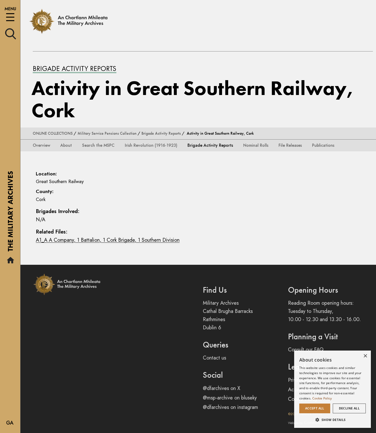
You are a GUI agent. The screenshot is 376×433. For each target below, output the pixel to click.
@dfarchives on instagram (230, 407)
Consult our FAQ (306, 349)
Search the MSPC (98, 145)
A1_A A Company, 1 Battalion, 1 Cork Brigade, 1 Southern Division (108, 240)
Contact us (214, 358)
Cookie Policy (322, 398)
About (66, 145)
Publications (323, 145)
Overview (41, 145)
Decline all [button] (349, 408)
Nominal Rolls (255, 145)
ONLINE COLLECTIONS (53, 133)
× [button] (365, 356)
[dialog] (332, 389)
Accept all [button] (314, 408)
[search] (10, 33)
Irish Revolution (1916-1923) (151, 145)
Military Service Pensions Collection (107, 133)
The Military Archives (10, 213)
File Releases (290, 145)
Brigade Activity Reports (74, 68)
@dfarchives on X (221, 388)
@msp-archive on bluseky (230, 398)
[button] (332, 420)
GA (10, 423)
